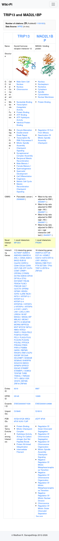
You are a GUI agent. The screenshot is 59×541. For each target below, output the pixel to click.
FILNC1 (24, 283)
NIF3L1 (29, 327)
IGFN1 (16, 293)
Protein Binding (23, 112)
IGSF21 (38, 257)
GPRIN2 (25, 288)
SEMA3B (28, 357)
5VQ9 (16, 418)
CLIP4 (29, 268)
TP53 (50, 265)
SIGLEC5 (18, 363)
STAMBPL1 (19, 370)
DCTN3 (17, 275)
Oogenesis (21, 178)
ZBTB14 (45, 268)
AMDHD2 (18, 255)
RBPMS (24, 350)
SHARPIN (26, 360)
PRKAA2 (17, 345)
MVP (16, 327)
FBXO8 (17, 283)
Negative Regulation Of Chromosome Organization (43, 476)
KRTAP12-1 (26, 296)
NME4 (16, 329)
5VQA (21, 418)
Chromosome (22, 89)
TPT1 (16, 378)
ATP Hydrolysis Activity (23, 118)
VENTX (17, 381)
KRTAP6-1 (20, 306)
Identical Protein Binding (23, 123)
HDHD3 (24, 291)
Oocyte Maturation (24, 130)
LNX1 (16, 311)
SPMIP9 (17, 365)
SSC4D (17, 368)
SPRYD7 (25, 365)
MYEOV (22, 327)
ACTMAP (18, 252)
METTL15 (18, 322)
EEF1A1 (38, 255)
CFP (24, 268)
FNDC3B (17, 286)
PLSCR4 (25, 340)
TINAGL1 (18, 375)
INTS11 (17, 296)
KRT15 (50, 257)
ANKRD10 (26, 255)
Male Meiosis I (23, 163)
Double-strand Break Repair (22, 133)
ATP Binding (22, 114)
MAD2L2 (39, 263)
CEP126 (46, 252)
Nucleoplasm (43, 84)
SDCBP (17, 355)
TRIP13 (23, 35)
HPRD (20, 26)
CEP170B (18, 268)
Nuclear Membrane (46, 97)
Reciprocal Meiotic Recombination (24, 159)
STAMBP (24, 368)
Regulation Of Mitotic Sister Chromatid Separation (43, 509)
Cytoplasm (42, 89)
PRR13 (17, 347)
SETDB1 (43, 265)
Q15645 (17, 411)
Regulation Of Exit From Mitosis (45, 131)
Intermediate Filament (22, 450)
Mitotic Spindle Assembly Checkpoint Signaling (23, 146)
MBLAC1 (17, 319)
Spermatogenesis (24, 168)
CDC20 (22, 265)
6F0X (16, 421)
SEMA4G (18, 360)
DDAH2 (24, 275)
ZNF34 (17, 383)
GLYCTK (17, 288)
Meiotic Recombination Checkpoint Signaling (23, 188)
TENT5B (17, 373)
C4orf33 (17, 263)
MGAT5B (26, 322)
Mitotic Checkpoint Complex (24, 430)
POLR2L (17, 342)
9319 (16, 388)
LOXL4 (22, 311)
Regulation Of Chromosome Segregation (43, 436)
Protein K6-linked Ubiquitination (24, 445)
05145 (16, 396)
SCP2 (29, 352)
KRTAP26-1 (19, 304)
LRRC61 (17, 314)
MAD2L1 (17, 316)
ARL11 (17, 257)
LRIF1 (37, 260)
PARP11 (17, 332)
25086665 (21, 199)
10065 (37, 396)
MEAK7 (25, 319)
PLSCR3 (17, 340)
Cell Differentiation (24, 176)
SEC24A (24, 355)
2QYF (37, 418)
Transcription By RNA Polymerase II (25, 139)
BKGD (16, 260)
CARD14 (24, 263)
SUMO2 (27, 370)
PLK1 (49, 263)
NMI (45, 263)
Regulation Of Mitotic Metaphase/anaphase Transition (46, 486)
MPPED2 (25, 324)
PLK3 (28, 337)
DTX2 (24, 278)
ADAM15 (26, 252)
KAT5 (44, 257)
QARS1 (17, 350)
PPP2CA (25, 342)
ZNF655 (23, 383)
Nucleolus (42, 86)
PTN (37, 265)
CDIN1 (28, 265)
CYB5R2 (25, 273)
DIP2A (30, 275)
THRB (24, 373)
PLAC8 (23, 337)
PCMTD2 (18, 334)
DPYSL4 (17, 278)
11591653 (41, 23)
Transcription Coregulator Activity (22, 107)
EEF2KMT (18, 281)
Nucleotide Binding (24, 102)
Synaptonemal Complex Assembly (25, 154)
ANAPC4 (39, 252)
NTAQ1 (23, 329)
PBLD (29, 332)
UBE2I (22, 378)
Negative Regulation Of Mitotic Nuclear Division (44, 497)
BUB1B (23, 260)
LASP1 (25, 309)
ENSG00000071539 (22, 403)
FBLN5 (26, 281)
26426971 (42, 201)
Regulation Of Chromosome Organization (43, 444)
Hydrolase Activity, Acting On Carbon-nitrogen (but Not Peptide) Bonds (24, 438)
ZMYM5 (24, 381)
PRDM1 (38, 242)
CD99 (16, 265)
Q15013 (38, 411)
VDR (27, 378)
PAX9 (24, 332)
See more (39, 516)
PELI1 (16, 337)
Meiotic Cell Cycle (24, 181)
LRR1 (27, 311)
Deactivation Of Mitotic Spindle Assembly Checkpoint (44, 139)
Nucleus (20, 86)
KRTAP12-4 (19, 301)
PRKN (24, 345)
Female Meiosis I (24, 166)
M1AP (24, 314)
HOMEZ (46, 255)
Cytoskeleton (43, 94)
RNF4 (24, 352)
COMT (16, 270)
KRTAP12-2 (19, 299)
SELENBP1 (19, 357)
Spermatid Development (22, 172)
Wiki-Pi (7, 4)
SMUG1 (25, 363)
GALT (24, 286)
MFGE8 (17, 242)
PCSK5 (25, 334)
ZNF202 (38, 270)
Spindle (41, 91)
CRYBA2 (17, 273)
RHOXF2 (17, 352)
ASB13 (29, 257)
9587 (37, 388)
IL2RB (22, 293)
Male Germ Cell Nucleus (23, 82)
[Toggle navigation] (53, 4)
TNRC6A (26, 375)
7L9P (26, 421)
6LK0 (21, 421)
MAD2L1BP (45, 38)
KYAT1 (18, 309)
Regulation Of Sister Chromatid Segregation (45, 429)
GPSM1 (17, 291)
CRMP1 (23, 270)
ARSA (22, 257)
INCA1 (28, 293)
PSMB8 (23, 347)
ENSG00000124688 (43, 403)
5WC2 (27, 418)
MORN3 (17, 324)
